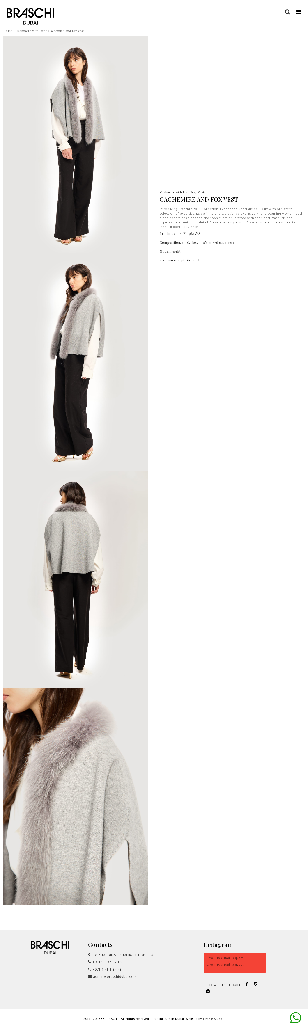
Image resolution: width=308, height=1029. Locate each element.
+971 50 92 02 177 (107, 962)
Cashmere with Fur (30, 31)
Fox (192, 192)
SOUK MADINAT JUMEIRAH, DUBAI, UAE (124, 955)
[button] (298, 11)
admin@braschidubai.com (114, 977)
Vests (202, 192)
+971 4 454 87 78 (106, 970)
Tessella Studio (213, 1019)
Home (8, 31)
